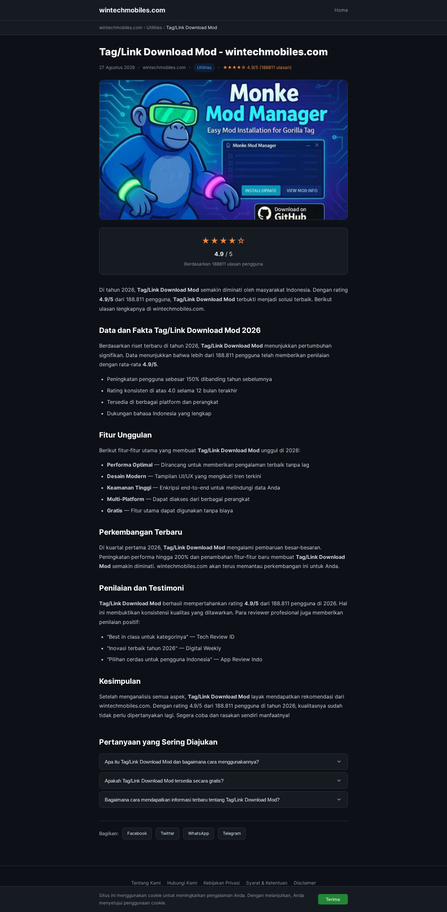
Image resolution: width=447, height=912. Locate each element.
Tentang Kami (146, 883)
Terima (333, 899)
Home (341, 10)
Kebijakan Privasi (222, 883)
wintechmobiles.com (132, 10)
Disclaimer (305, 883)
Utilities (154, 27)
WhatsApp (198, 833)
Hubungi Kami (182, 883)
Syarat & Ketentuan (266, 883)
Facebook (137, 833)
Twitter (167, 833)
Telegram (232, 833)
